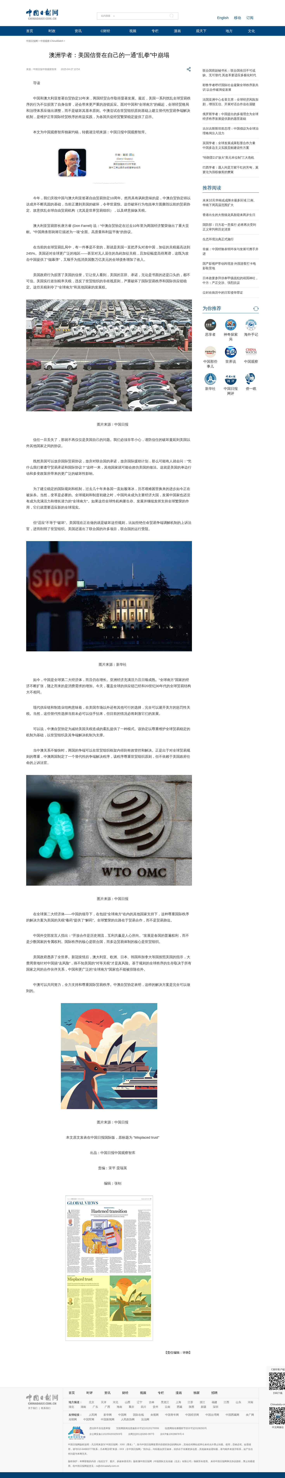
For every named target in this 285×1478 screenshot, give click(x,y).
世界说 (230, 362)
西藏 (179, 1406)
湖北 (71, 1406)
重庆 (131, 1406)
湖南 (83, 1406)
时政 (51, 31)
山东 (238, 1402)
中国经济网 (192, 1414)
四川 (143, 1406)
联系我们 (45, 1408)
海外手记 (251, 334)
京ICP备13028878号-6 (172, 1434)
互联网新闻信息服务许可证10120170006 (137, 1428)
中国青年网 (172, 1414)
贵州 (155, 1406)
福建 (214, 1402)
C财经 (105, 31)
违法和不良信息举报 (99, 1428)
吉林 (151, 1402)
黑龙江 (165, 1402)
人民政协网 (128, 1419)
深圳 (215, 1406)
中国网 (122, 1414)
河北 (115, 1402)
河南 (250, 1402)
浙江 (202, 1402)
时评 (89, 1392)
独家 (196, 1392)
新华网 (108, 1414)
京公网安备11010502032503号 (105, 1434)
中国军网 (88, 1419)
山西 (127, 1402)
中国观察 (251, 362)
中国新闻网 (107, 1419)
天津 (103, 1402)
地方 (229, 31)
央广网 (250, 1414)
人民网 (93, 1414)
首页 (29, 31)
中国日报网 (32, 41)
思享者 (210, 334)
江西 (226, 1402)
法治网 (145, 1419)
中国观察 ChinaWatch (51, 41)
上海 (178, 1402)
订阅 (249, 18)
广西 (107, 1406)
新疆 (203, 1406)
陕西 (191, 1406)
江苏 (190, 1402)
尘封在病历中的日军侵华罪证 (223, 292)
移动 (237, 18)
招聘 (214, 1392)
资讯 (78, 31)
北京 (91, 1402)
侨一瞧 (251, 389)
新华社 (210, 389)
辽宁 (139, 1402)
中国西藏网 (232, 1414)
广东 (95, 1406)
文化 (251, 31)
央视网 (154, 1414)
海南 (119, 1406)
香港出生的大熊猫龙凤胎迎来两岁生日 (229, 214)
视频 (132, 31)
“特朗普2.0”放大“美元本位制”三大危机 (228, 157)
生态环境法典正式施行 (218, 239)
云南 (167, 1406)
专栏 (155, 31)
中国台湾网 (212, 1414)
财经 (125, 1392)
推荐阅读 (212, 187)
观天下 (201, 31)
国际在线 (138, 1414)
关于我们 (32, 1408)
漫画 (177, 31)
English (223, 18)
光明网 (73, 1419)
